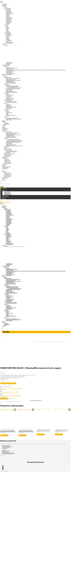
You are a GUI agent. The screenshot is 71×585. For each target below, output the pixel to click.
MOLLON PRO (12, 401)
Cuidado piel (4, 158)
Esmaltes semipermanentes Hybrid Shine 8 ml (14, 141)
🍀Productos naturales (6, 166)
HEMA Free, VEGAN (7, 131)
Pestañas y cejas (5, 157)
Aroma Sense (6, 159)
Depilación (4, 164)
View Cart (2, 473)
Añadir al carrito (4, 383)
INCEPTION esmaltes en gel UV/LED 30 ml (13, 134)
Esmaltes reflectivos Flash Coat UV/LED (13, 142)
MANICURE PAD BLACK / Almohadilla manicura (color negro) (10, 497)
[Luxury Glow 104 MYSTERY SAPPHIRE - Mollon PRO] (9, 391)
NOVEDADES (4, 128)
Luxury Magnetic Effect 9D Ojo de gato (14, 140)
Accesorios (41, 341)
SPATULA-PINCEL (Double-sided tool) (43, 430)
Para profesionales (5, 195)
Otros (45, 341)
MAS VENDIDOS (5, 167)
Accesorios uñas (7, 152)
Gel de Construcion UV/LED (11, 137)
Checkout (12, 473)
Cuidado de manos (7, 161)
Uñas (37, 341)
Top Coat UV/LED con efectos (11, 150)
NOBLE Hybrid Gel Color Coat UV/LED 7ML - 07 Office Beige (10, 388)
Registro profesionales (6, 445)
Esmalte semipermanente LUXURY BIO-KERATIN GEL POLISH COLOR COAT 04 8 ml (26, 431)
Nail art (5, 147)
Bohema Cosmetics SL (5, 471)
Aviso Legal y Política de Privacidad (8, 453)
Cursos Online (4, 168)
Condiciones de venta (6, 450)
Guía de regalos (5, 129)
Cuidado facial (7, 160)
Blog (3, 179)
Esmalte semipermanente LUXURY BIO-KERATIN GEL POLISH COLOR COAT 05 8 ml (8, 431)
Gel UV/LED (6, 146)
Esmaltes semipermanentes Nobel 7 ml (13, 132)
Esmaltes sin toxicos (7, 173)
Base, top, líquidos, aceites (10, 133)
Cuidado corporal (7, 163)
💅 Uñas (3, 130)
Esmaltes (5, 138)
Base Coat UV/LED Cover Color (11, 151)
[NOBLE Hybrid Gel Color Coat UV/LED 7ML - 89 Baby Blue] (10, 395)
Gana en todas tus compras (7, 446)
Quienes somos (7, 172)
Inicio (3, 170)
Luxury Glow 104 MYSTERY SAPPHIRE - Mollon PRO (9, 392)
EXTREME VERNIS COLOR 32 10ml (61, 430)
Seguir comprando (7, 473)
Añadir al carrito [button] (4, 435)
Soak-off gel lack (9, 143)
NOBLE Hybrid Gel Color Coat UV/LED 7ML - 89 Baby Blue (10, 396)
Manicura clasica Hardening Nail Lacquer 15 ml (14, 145)
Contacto (4, 180)
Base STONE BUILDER (10, 135)
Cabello (3, 165)
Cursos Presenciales (5, 447)
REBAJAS (4, 127)
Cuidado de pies (7, 162)
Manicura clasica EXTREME (11, 144)
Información (4, 171)
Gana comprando (7, 193)
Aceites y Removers (7, 148)
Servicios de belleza (7, 194)
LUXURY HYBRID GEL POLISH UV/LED (12, 139)
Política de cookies (5, 451)
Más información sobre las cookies (8, 452)
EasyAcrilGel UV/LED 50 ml (11, 136)
